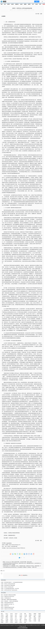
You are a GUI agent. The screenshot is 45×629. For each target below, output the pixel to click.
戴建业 (7, 616)
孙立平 (21, 622)
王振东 (21, 618)
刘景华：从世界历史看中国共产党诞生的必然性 (9, 590)
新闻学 (25, 4)
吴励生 (30, 620)
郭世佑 (11, 618)
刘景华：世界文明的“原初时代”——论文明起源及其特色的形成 (11, 582)
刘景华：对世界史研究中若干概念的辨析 (8, 585)
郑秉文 (2, 622)
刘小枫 (7, 619)
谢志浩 (16, 622)
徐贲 (16, 615)
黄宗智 (2, 615)
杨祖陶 (30, 615)
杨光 (25, 622)
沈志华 (35, 615)
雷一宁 (16, 619)
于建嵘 (7, 615)
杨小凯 (25, 620)
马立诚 (25, 615)
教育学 (29, 4)
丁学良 (21, 613)
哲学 (40, 4)
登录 (22, 575)
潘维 (39, 620)
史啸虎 (35, 618)
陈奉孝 (7, 618)
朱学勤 (35, 620)
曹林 (25, 613)
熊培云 (39, 618)
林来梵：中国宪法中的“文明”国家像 (7, 608)
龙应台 (16, 613)
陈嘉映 (39, 613)
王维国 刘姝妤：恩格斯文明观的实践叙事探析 (9, 599)
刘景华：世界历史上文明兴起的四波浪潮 (8, 583)
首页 (1, 4)
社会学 (21, 4)
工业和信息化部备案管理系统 (22, 627)
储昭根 (7, 620)
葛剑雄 (2, 620)
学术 (6, 546)
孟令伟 (11, 619)
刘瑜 (39, 619)
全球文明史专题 (14, 546)
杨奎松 (21, 616)
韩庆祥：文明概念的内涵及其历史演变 (7, 607)
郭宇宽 (21, 615)
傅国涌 (35, 613)
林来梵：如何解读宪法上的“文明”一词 (7, 604)
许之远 (16, 620)
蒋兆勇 (25, 619)
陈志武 (11, 615)
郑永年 (11, 613)
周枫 (20, 619)
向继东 (39, 615)
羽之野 (11, 622)
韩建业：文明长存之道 (5, 605)
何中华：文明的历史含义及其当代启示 (7, 596)
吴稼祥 (11, 620)
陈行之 (7, 613)
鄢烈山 (30, 613)
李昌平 (11, 616)
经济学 (8, 4)
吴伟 (30, 619)
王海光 (25, 616)
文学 (33, 4)
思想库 (44, 4)
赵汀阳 (2, 616)
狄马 (25, 618)
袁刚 (20, 620)
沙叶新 (35, 619)
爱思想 (4, 2)
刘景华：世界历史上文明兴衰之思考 (7, 586)
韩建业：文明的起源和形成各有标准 (7, 602)
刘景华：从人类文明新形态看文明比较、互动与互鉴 (10, 588)
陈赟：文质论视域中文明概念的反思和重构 (8, 594)
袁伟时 (30, 618)
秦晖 (2, 613)
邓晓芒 (39, 616)
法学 (5, 4)
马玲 (16, 618)
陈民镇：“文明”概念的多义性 (6, 598)
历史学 (36, 4)
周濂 (30, 616)
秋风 (2, 619)
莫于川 (7, 622)
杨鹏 (34, 616)
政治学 (12, 4)
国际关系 (16, 4)
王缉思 (2, 618)
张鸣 (16, 616)
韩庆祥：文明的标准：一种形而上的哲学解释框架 (9, 601)
